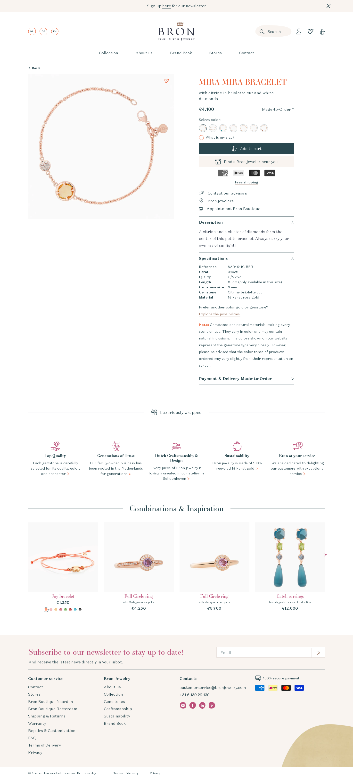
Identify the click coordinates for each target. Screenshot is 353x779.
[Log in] (299, 31)
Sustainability (117, 716)
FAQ (32, 737)
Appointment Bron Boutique (233, 208)
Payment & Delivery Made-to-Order (235, 378)
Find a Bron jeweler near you (251, 161)
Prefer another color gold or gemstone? (234, 310)
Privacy (35, 752)
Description (211, 222)
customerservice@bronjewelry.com (213, 687)
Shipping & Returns (47, 716)
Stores (215, 52)
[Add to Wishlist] (167, 81)
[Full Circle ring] (139, 566)
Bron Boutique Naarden (50, 701)
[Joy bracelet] (63, 567)
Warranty (37, 723)
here (166, 5)
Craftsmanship (118, 708)
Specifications (213, 258)
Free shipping (246, 182)
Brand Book (181, 52)
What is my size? (218, 137)
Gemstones (114, 701)
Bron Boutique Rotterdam (52, 708)
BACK (36, 68)
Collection (108, 52)
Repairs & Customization (51, 730)
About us (144, 52)
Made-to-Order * (278, 109)
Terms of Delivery (44, 745)
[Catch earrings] (290, 566)
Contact (246, 52)
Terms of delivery (125, 773)
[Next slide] (325, 555)
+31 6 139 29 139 (195, 694)
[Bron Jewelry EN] (176, 31)
